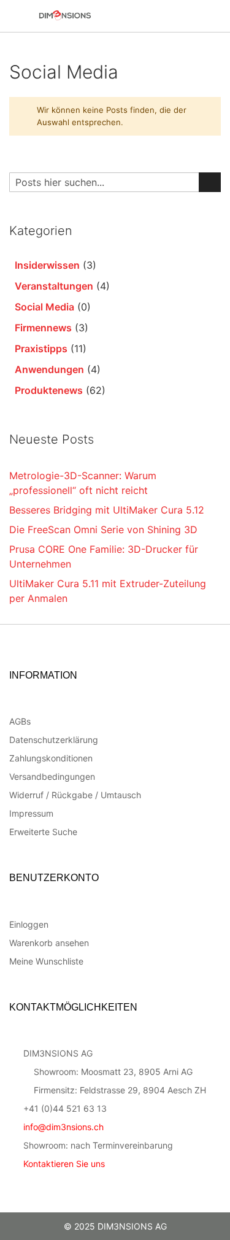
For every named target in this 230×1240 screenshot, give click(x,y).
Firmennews (43, 328)
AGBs (20, 721)
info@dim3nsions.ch (63, 1127)
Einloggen (28, 924)
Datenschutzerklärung (53, 739)
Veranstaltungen (54, 286)
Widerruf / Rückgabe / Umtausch (75, 795)
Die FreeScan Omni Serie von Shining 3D (103, 529)
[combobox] (115, 182)
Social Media (44, 307)
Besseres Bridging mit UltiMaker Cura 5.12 (106, 510)
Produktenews (49, 390)
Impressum (31, 813)
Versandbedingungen (52, 776)
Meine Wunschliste (46, 961)
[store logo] (92, 15)
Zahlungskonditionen (51, 758)
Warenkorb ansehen (49, 943)
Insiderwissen (47, 265)
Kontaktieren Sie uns (64, 1163)
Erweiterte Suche (43, 831)
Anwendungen (49, 369)
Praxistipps (41, 348)
